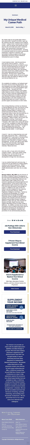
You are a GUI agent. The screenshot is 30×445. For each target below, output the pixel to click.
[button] (16, 5)
